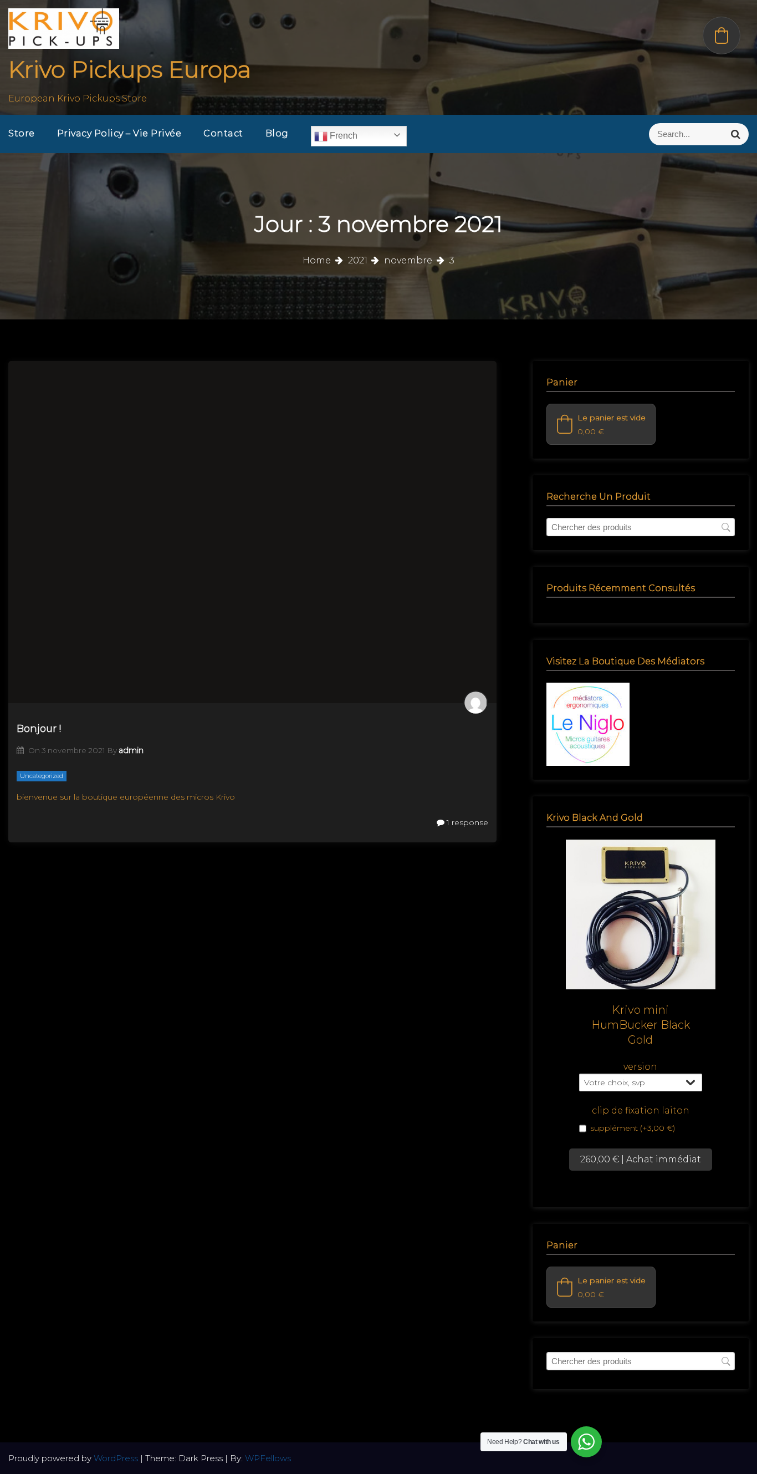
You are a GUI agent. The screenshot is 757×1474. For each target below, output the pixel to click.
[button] (601, 424)
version (640, 1066)
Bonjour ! (39, 729)
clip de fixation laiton (640, 1110)
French (342, 135)
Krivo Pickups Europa (129, 69)
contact (223, 133)
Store (21, 133)
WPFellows (268, 1458)
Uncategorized (41, 776)
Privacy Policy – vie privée (119, 133)
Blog (277, 133)
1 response (466, 822)
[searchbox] (640, 527)
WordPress (117, 1458)
